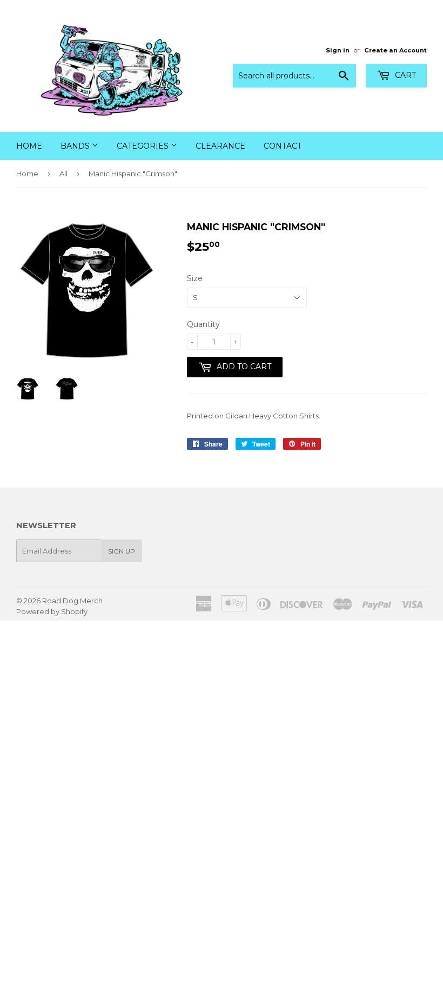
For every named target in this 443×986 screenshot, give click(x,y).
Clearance (220, 146)
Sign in (338, 50)
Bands (76, 146)
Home (29, 146)
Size (195, 278)
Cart (404, 75)
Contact (282, 146)
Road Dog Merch (72, 600)
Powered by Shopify (52, 611)
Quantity (203, 324)
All (63, 173)
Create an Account (395, 50)
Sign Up (121, 551)
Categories (144, 146)
